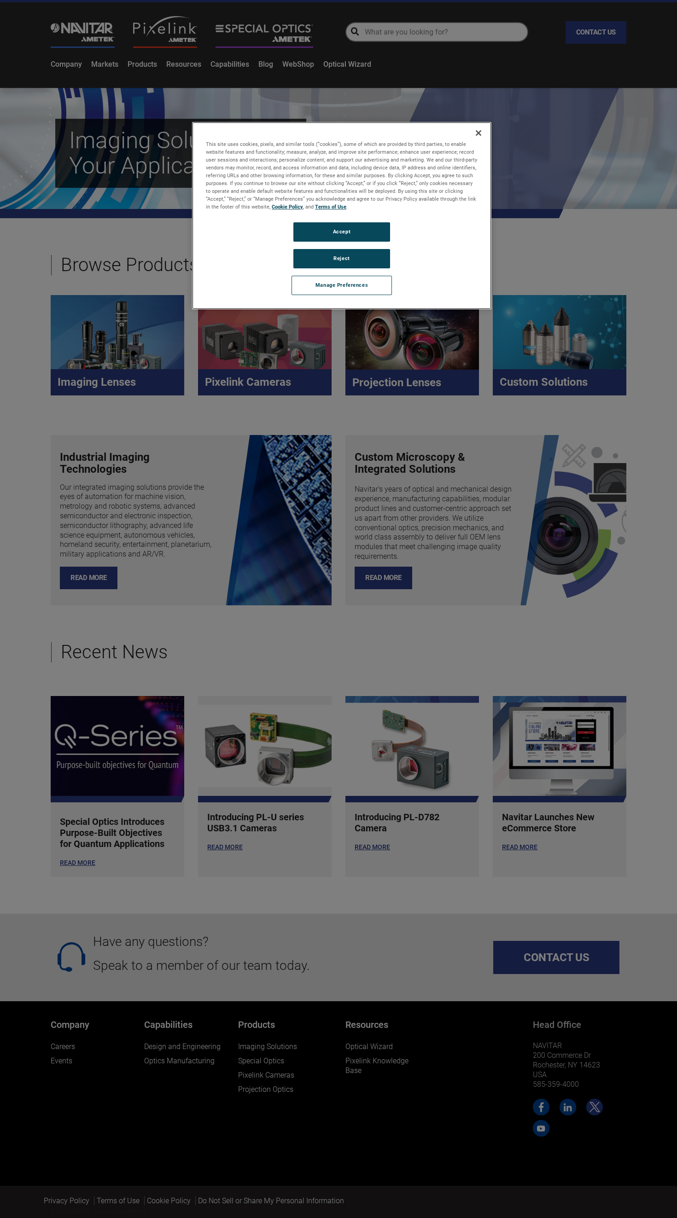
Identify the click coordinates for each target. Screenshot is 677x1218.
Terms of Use (330, 206)
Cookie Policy (287, 206)
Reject (341, 258)
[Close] (478, 133)
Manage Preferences (341, 285)
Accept (341, 231)
